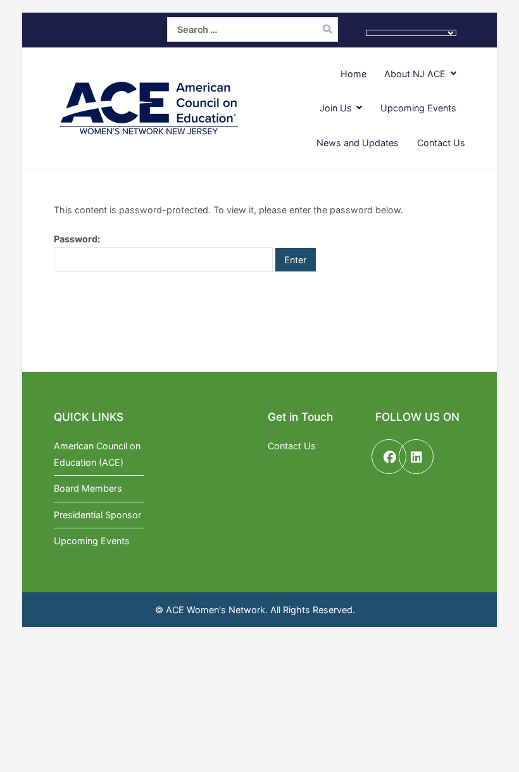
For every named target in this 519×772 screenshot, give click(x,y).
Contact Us (441, 142)
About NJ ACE (415, 73)
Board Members (88, 488)
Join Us (336, 108)
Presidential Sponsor (97, 514)
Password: (77, 238)
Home (353, 73)
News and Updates (357, 142)
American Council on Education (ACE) (97, 454)
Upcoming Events (418, 108)
